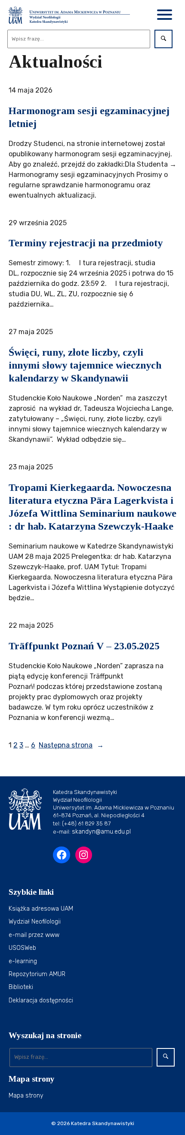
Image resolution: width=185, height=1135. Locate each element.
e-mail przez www (34, 935)
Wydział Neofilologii (35, 921)
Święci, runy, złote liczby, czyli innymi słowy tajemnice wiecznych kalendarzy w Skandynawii (85, 365)
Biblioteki (21, 987)
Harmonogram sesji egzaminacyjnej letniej (89, 117)
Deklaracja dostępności (41, 1000)
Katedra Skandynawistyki (102, 1123)
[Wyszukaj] (163, 39)
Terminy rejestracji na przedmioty (86, 242)
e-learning (23, 961)
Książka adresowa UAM (41, 908)
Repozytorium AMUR (37, 974)
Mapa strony (26, 1095)
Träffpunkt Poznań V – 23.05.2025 (84, 645)
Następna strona (71, 745)
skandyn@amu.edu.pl (101, 831)
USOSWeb (22, 948)
